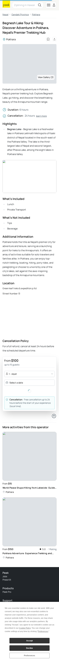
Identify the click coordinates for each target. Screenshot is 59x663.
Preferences (29, 655)
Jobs (5, 576)
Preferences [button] (43, 631)
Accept (29, 641)
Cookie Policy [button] (25, 628)
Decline (29, 648)
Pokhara (36, 14)
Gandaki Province (20, 14)
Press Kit (7, 579)
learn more (41, 115)
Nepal (5, 14)
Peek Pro (7, 591)
